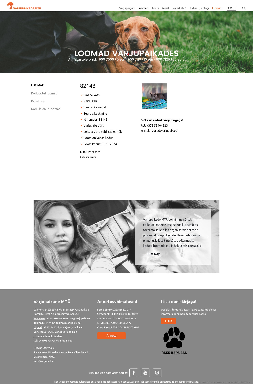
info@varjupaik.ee (44, 361)
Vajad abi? (179, 8)
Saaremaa (39, 318)
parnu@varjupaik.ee (67, 313)
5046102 (42, 340)
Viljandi (38, 327)
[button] (231, 8)
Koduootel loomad (44, 93)
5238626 (52, 327)
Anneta (112, 335)
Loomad (143, 8)
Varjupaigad (127, 8)
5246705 (50, 313)
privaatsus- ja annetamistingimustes (179, 381)
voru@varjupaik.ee (66, 331)
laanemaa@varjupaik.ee (74, 309)
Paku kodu (38, 101)
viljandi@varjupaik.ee (69, 327)
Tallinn (38, 322)
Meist (165, 8)
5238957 (55, 309)
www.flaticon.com (226, 382)
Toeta (155, 8)
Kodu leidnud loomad (45, 109)
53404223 (48, 331)
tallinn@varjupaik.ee (68, 322)
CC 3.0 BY (247, 382)
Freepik (213, 382)
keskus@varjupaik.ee (60, 340)
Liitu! (168, 321)
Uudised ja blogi (199, 8)
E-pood (217, 8)
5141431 (51, 322)
